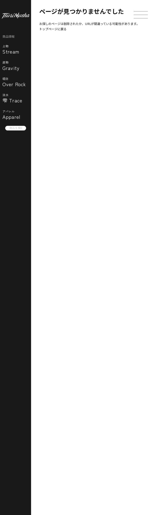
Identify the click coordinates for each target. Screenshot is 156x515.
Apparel (11, 114)
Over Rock (14, 81)
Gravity (11, 65)
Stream (10, 49)
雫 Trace (12, 98)
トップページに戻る (53, 29)
